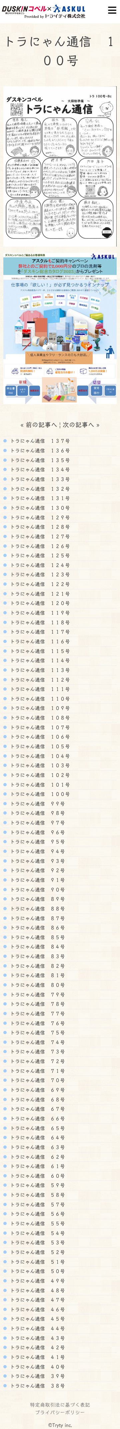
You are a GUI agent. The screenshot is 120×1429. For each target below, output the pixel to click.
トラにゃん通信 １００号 (39, 794)
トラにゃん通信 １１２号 (39, 679)
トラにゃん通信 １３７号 (39, 440)
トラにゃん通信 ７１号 (36, 1070)
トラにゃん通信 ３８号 (36, 1385)
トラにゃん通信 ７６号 (36, 1023)
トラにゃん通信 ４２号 (36, 1347)
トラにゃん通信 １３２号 (39, 488)
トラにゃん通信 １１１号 (39, 689)
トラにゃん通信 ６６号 (36, 1118)
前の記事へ (41, 424)
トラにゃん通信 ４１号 (36, 1357)
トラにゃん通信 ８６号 (36, 927)
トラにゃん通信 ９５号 (36, 841)
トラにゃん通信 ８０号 (36, 985)
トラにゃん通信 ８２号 (36, 966)
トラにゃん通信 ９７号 (36, 822)
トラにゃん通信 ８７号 (36, 918)
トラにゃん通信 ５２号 (36, 1252)
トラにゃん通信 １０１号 (39, 784)
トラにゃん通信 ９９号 (36, 803)
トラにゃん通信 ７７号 (36, 1013)
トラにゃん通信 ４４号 (36, 1328)
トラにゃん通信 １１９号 (39, 612)
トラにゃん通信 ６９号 (36, 1089)
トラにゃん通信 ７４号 (36, 1042)
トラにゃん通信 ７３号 (36, 1051)
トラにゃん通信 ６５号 (36, 1128)
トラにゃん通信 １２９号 (39, 517)
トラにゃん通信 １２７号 (39, 536)
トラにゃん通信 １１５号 (39, 651)
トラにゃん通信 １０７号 (39, 727)
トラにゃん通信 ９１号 (36, 880)
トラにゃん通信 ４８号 (36, 1290)
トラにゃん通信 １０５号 (39, 746)
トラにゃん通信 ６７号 (36, 1108)
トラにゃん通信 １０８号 (39, 717)
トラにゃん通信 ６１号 (36, 1166)
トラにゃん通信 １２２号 (39, 584)
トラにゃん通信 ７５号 (36, 1032)
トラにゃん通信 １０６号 (39, 736)
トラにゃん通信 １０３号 (39, 765)
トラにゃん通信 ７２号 (36, 1061)
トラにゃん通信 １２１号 (39, 593)
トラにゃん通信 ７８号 (36, 1004)
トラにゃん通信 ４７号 (36, 1299)
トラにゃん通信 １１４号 (39, 660)
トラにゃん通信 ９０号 (36, 889)
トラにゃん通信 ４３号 (36, 1338)
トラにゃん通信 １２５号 (39, 555)
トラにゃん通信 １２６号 (39, 546)
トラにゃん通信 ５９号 (36, 1185)
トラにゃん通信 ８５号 (36, 937)
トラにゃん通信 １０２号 (39, 775)
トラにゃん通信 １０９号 (39, 708)
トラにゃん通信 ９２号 (36, 870)
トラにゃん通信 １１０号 (39, 698)
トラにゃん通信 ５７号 (36, 1204)
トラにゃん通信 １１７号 (39, 631)
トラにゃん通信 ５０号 (36, 1271)
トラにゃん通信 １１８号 (39, 622)
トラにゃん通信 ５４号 (36, 1233)
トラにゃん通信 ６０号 (36, 1175)
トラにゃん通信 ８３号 (36, 956)
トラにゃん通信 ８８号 (36, 908)
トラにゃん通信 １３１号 (39, 498)
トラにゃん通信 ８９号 (36, 899)
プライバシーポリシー (60, 1412)
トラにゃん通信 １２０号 (39, 603)
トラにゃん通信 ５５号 (36, 1223)
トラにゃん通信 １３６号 (39, 450)
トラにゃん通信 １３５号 (39, 460)
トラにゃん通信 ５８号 (36, 1194)
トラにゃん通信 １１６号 (39, 641)
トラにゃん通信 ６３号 (36, 1147)
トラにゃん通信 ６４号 (36, 1137)
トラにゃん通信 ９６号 (36, 832)
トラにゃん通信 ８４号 (36, 946)
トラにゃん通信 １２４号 (39, 565)
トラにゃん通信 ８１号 (36, 975)
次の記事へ (78, 424)
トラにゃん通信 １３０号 (39, 507)
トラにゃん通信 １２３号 (39, 574)
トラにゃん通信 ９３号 (36, 861)
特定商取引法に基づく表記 (60, 1404)
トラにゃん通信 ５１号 (36, 1261)
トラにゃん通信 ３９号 (36, 1376)
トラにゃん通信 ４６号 (36, 1309)
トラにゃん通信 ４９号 (36, 1280)
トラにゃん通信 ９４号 (36, 851)
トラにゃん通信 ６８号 (36, 1099)
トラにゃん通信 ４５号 (36, 1318)
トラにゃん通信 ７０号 (36, 1080)
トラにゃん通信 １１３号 (39, 670)
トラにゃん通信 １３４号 (39, 469)
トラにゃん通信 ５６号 (36, 1213)
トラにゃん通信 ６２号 (36, 1156)
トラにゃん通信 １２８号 (39, 526)
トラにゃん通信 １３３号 (39, 479)
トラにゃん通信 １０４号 (39, 756)
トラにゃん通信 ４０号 (36, 1366)
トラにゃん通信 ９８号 (36, 813)
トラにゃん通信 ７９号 (36, 994)
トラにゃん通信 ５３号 (36, 1242)
